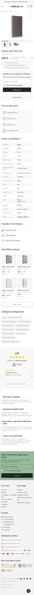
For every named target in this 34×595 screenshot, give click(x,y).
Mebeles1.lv (5, 11)
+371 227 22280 (8, 519)
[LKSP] (21, 205)
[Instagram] (21, 579)
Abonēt (17, 475)
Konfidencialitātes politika (9, 581)
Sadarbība (4, 502)
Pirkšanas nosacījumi (7, 584)
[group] (17, 372)
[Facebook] (18, 579)
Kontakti (3, 507)
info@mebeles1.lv (9, 522)
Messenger (7, 527)
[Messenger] (28, 591)
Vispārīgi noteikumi (22, 217)
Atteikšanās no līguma (23, 502)
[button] (17, 1)
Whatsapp (7, 530)
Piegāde (19, 490)
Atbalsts (3, 492)
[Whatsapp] (31, 579)
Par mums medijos (6, 499)
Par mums (4, 490)
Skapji (11, 11)
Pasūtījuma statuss (22, 495)
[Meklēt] (28, 6)
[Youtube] (24, 579)
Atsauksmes (5, 504)
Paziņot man (17, 90)
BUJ (18, 500)
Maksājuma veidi (22, 492)
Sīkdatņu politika (6, 587)
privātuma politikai (16, 85)
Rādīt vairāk (17, 304)
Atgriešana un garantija (24, 497)
